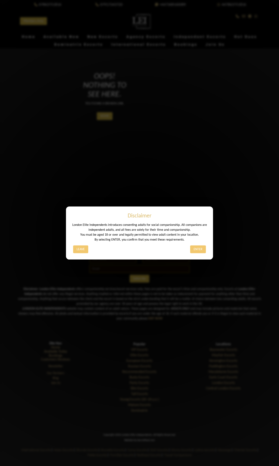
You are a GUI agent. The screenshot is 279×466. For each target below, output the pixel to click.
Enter (198, 249)
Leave (81, 249)
